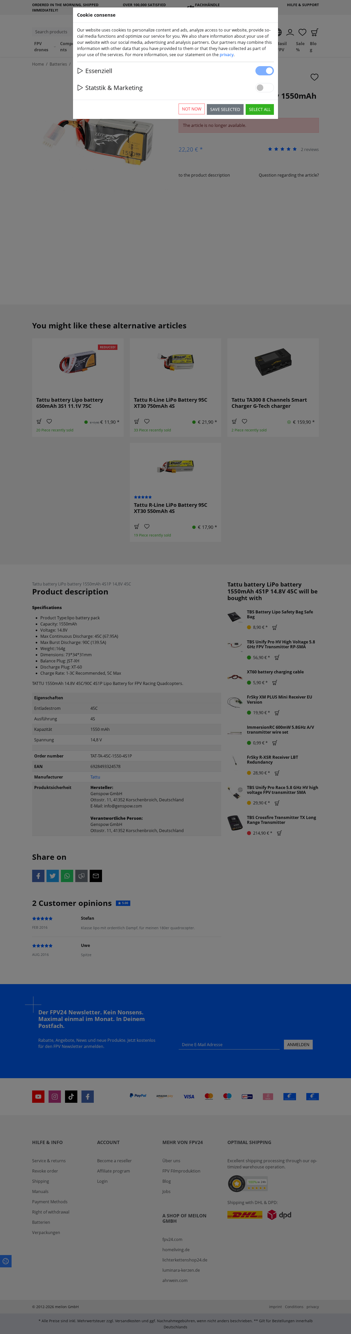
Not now (191, 109)
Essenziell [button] (98, 70)
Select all (260, 109)
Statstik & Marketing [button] (114, 87)
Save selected (225, 109)
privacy (227, 54)
